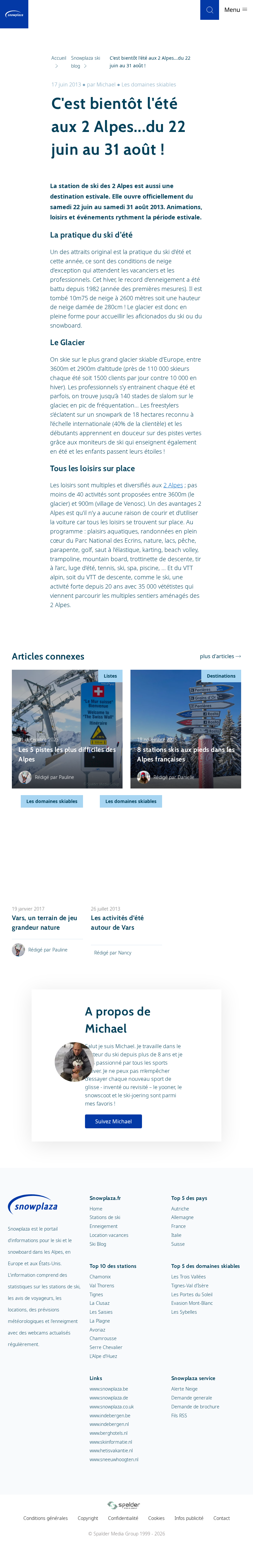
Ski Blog (98, 1244)
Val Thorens (102, 1285)
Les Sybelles (184, 1312)
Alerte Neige (184, 1389)
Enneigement (104, 1226)
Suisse (178, 1244)
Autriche (180, 1209)
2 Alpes (173, 485)
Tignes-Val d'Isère (190, 1285)
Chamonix (100, 1276)
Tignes (96, 1294)
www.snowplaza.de (109, 1398)
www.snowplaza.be (109, 1389)
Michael (106, 84)
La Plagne (100, 1321)
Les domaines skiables (149, 84)
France (178, 1226)
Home (96, 1209)
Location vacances (109, 1235)
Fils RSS (179, 1415)
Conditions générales (45, 1518)
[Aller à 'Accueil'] (14, 14)
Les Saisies (101, 1312)
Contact (221, 1518)
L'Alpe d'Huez (103, 1356)
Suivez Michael (113, 1121)
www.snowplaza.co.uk (112, 1406)
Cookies (156, 1518)
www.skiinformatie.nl (111, 1442)
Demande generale (191, 1398)
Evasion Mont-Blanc (192, 1303)
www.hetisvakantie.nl (111, 1450)
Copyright (88, 1518)
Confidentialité (123, 1518)
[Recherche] (209, 10)
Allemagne (182, 1217)
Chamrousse (103, 1338)
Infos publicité (189, 1518)
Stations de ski (105, 1217)
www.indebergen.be (110, 1415)
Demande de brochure (195, 1406)
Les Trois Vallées (188, 1276)
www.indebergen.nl (109, 1424)
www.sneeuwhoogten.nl (114, 1459)
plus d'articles (217, 656)
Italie (176, 1235)
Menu (233, 10)
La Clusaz (99, 1303)
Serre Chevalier (106, 1347)
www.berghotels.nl (108, 1433)
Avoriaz (97, 1330)
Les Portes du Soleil (191, 1294)
